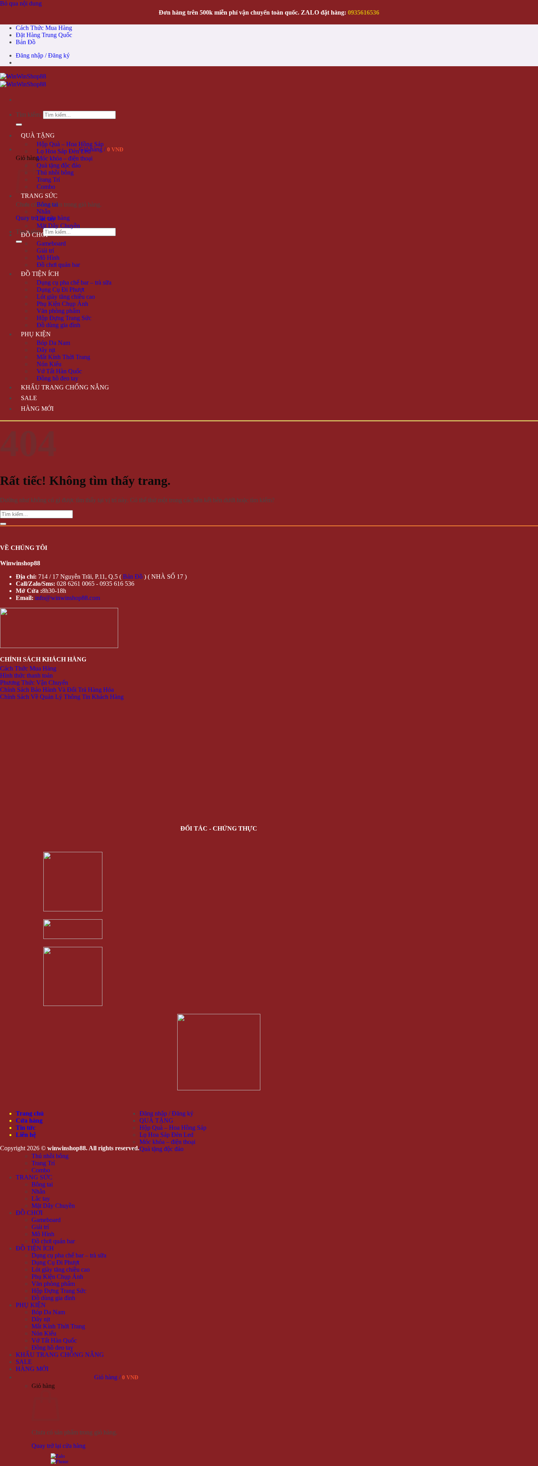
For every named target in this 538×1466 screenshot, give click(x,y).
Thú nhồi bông (55, 172)
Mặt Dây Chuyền (58, 225)
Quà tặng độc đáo (59, 165)
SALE (29, 398)
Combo (46, 186)
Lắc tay (46, 218)
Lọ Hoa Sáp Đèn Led (64, 151)
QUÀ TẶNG (38, 135)
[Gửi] (19, 124)
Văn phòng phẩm (58, 310)
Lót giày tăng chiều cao (66, 296)
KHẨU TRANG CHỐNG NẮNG (65, 387)
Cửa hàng (29, 1120)
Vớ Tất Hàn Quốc (59, 371)
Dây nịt (46, 349)
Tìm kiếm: (28, 114)
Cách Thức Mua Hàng (44, 27)
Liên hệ (26, 1134)
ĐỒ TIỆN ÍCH (40, 273)
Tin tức (25, 1127)
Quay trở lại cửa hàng (58, 1445)
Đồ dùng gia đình (58, 325)
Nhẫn (43, 211)
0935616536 (363, 12)
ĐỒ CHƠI (34, 234)
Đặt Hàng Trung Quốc (44, 35)
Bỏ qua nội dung (21, 3)
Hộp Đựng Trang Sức (64, 318)
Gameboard (51, 243)
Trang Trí (48, 179)
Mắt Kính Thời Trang (63, 357)
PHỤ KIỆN (36, 334)
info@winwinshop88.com (67, 597)
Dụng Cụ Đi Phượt (60, 289)
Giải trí (45, 250)
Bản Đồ (25, 42)
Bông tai (47, 204)
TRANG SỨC (39, 195)
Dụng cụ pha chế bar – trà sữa (74, 282)
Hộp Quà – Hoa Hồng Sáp (70, 144)
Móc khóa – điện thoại (65, 158)
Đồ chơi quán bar (58, 264)
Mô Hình (48, 257)
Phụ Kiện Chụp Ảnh (62, 303)
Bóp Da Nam (53, 342)
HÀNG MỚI (37, 408)
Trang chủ (30, 1113)
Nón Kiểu (49, 364)
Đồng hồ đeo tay (57, 378)
